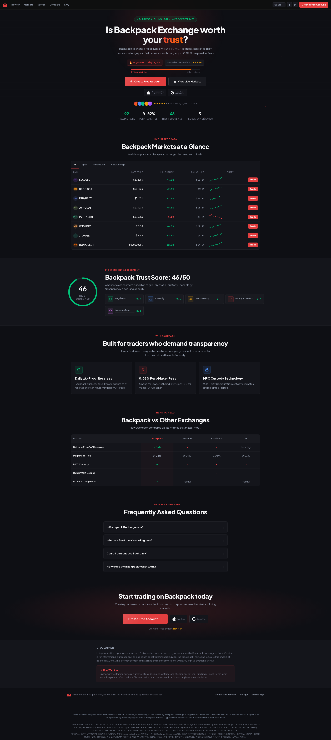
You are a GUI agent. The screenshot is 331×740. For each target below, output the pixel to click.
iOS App (244, 694)
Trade (253, 180)
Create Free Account (314, 4)
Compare (54, 4)
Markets (28, 4)
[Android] (295, 4)
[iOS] (289, 4)
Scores (41, 4)
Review (15, 4)
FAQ (66, 4)
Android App (257, 694)
